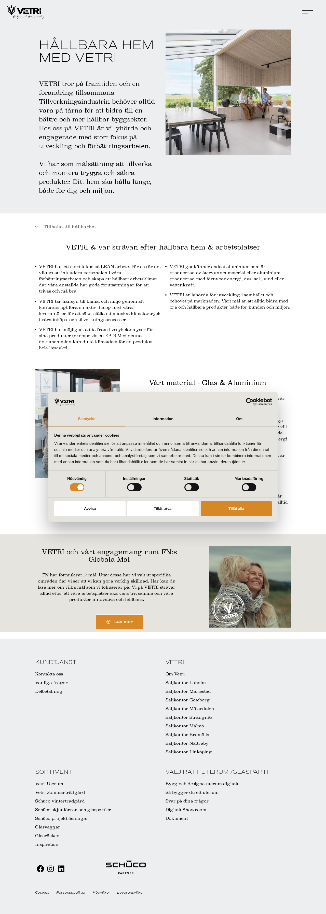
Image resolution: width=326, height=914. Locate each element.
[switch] (134, 487)
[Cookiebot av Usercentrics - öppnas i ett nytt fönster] (249, 402)
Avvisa (90, 508)
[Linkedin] (61, 869)
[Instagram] (51, 869)
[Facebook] (40, 869)
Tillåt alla (236, 508)
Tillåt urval (163, 508)
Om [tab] (239, 419)
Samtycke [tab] (87, 419)
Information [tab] (163, 419)
